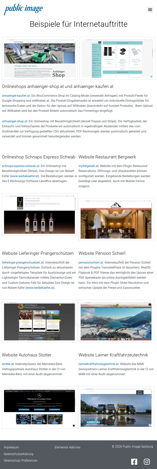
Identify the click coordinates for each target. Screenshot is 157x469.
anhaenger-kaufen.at (16, 95)
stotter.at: (8, 364)
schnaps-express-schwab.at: (21, 166)
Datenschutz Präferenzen (21, 460)
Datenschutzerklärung (18, 454)
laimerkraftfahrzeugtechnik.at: (98, 364)
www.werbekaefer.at (24, 176)
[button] (150, 9)
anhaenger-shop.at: (15, 121)
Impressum (11, 447)
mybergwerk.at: (88, 166)
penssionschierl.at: (91, 262)
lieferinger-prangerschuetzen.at (23, 262)
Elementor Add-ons (67, 447)
